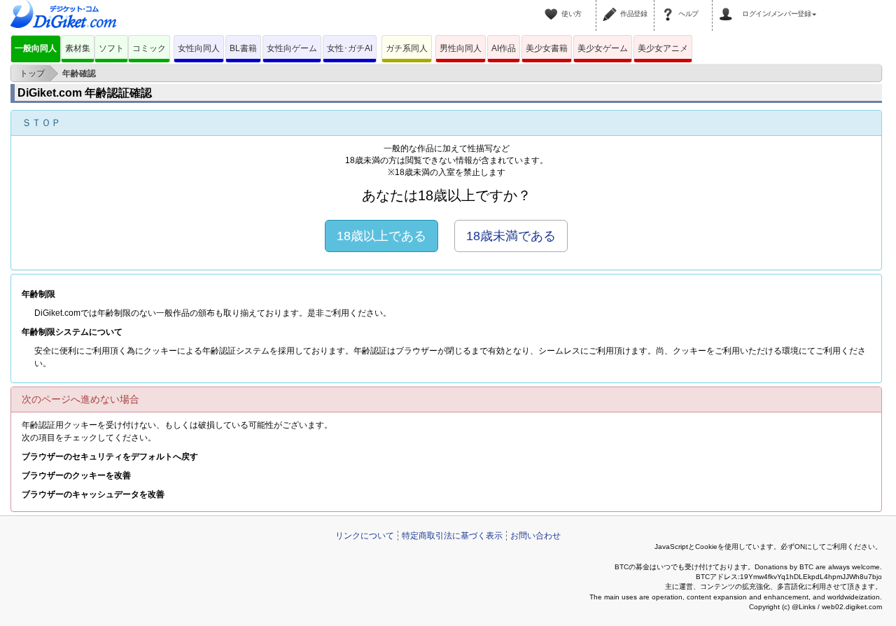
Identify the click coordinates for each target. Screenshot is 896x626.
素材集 (77, 48)
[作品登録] (611, 6)
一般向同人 (36, 48)
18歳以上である (381, 236)
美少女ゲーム (603, 48)
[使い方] (553, 6)
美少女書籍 (547, 48)
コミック (149, 48)
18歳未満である (511, 236)
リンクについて (364, 536)
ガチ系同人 (407, 48)
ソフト (111, 48)
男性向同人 (461, 48)
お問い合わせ (535, 536)
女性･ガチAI (349, 48)
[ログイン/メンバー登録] (728, 6)
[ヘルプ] (669, 6)
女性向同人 (199, 48)
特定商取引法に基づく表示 (452, 536)
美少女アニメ (663, 48)
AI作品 (503, 48)
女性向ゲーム (292, 48)
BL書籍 (243, 48)
